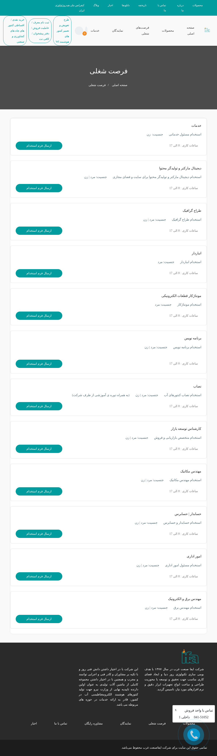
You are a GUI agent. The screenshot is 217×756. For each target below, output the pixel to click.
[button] (79, 30)
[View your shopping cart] (86, 30)
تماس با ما (162, 8)
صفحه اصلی (190, 30)
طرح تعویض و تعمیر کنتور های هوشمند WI (62, 30)
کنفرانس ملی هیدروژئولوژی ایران (69, 8)
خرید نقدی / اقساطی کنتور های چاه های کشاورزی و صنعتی (16, 30)
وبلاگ (96, 5)
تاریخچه (142, 5)
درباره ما (180, 8)
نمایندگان (117, 30)
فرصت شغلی (157, 723)
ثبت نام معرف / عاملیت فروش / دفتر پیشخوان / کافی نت (40, 30)
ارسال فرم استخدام (38, 145)
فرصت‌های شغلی (142, 30)
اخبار (110, 5)
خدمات (95, 30)
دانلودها (125, 5)
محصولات (197, 5)
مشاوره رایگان (94, 723)
